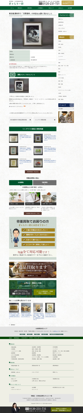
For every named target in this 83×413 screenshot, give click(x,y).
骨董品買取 (13, 347)
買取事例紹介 (13, 324)
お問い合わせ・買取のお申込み (39, 380)
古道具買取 (55, 357)
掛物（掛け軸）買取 (36, 351)
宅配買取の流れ (56, 378)
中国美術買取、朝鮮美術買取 (17, 359)
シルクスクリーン (62, 59)
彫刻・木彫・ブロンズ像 (63, 65)
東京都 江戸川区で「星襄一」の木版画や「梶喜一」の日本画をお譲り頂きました (14, 316)
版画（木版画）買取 (36, 349)
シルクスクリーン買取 (16, 351)
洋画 (59, 50)
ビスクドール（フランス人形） (64, 90)
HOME (10, 337)
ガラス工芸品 (61, 77)
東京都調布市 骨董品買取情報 (18, 119)
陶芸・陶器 (60, 84)
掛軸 (59, 62)
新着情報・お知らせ (62, 31)
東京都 (22, 334)
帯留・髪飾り (61, 99)
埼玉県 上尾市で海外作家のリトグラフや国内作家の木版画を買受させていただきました (50, 150)
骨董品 (59, 41)
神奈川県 (44, 334)
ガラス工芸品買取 (15, 355)
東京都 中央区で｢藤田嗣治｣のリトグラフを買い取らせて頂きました (25, 162)
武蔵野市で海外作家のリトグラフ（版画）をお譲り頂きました (25, 137)
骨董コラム (60, 19)
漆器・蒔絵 (60, 81)
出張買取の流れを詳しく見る (32, 213)
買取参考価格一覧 (15, 365)
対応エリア (51, 8)
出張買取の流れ (35, 378)
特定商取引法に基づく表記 (58, 387)
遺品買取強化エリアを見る (56, 334)
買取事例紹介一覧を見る (32, 171)
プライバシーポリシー (16, 389)
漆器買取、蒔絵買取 (36, 355)
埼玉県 (29, 334)
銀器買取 (13, 353)
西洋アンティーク (62, 74)
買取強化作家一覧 (36, 365)
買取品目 (61, 37)
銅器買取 (34, 353)
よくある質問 (14, 380)
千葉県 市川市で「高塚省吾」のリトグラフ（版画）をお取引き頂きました (25, 150)
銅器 (59, 71)
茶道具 (59, 87)
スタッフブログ (61, 28)
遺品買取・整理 (56, 359)
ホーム (12, 8)
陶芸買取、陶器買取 (57, 355)
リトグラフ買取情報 (40, 119)
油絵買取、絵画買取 (36, 347)
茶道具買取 (13, 357)
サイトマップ (35, 389)
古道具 (59, 93)
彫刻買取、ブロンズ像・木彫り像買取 (61, 351)
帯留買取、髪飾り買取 (37, 359)
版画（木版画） (61, 53)
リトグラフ (60, 56)
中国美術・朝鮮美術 (62, 96)
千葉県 (36, 334)
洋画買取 (13, 349)
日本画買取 (55, 347)
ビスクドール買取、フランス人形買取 (40, 357)
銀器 (59, 68)
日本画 (59, 47)
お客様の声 (60, 25)
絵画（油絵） (61, 44)
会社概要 (70, 8)
